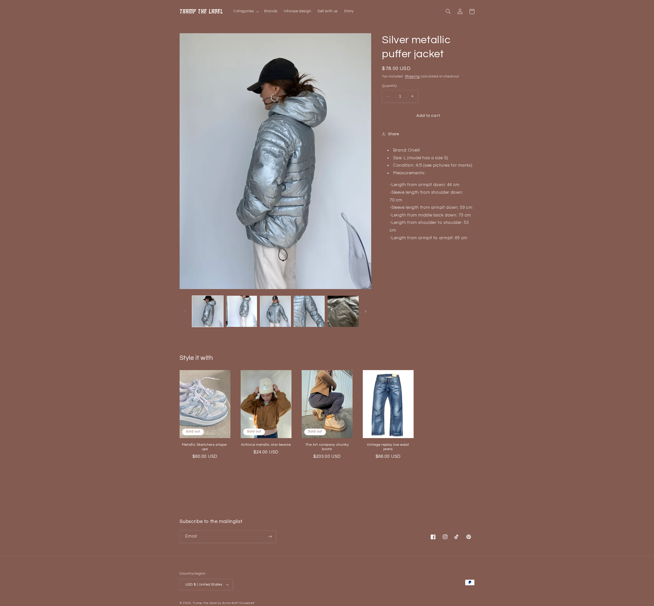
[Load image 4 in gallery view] (309, 311)
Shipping (412, 76)
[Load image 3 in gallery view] (275, 311)
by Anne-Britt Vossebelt (236, 603)
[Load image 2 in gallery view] (241, 311)
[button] (245, 11)
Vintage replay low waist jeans (388, 447)
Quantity (389, 86)
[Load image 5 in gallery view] (343, 311)
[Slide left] (185, 311)
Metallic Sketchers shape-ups (205, 447)
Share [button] (393, 134)
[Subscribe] (270, 536)
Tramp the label (205, 603)
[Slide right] (365, 311)
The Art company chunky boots (327, 447)
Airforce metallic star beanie (266, 445)
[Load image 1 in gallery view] (207, 311)
